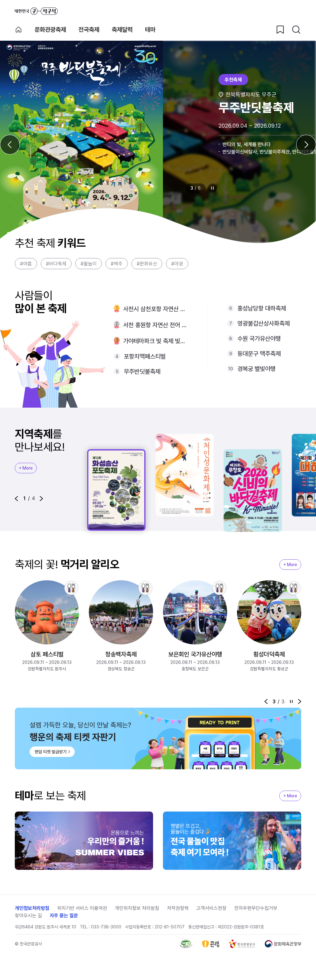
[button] (16, 498)
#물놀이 (89, 264)
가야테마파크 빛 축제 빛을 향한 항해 (155, 341)
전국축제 (88, 29)
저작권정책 (178, 908)
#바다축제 (56, 264)
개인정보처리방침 (32, 908)
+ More (26, 468)
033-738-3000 (106, 926)
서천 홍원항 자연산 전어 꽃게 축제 (155, 325)
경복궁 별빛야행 (256, 368)
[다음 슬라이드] (306, 144)
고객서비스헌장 (211, 908)
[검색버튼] (296, 30)
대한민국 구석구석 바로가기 (36, 11)
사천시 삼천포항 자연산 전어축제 (155, 309)
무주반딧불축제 (142, 371)
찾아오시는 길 (28, 916)
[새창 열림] (186, 943)
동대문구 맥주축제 (259, 353)
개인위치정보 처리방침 (137, 908)
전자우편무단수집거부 (255, 908)
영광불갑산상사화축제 (263, 323)
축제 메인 (18, 29)
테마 (150, 29)
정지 (212, 188)
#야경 (177, 264)
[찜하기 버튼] (280, 30)
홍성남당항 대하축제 (261, 308)
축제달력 (122, 29)
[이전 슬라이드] (10, 144)
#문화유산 (147, 264)
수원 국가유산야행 (259, 338)
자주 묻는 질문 (64, 916)
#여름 (26, 264)
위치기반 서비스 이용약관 (82, 908)
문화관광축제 (50, 29)
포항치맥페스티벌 (145, 356)
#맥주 (117, 264)
